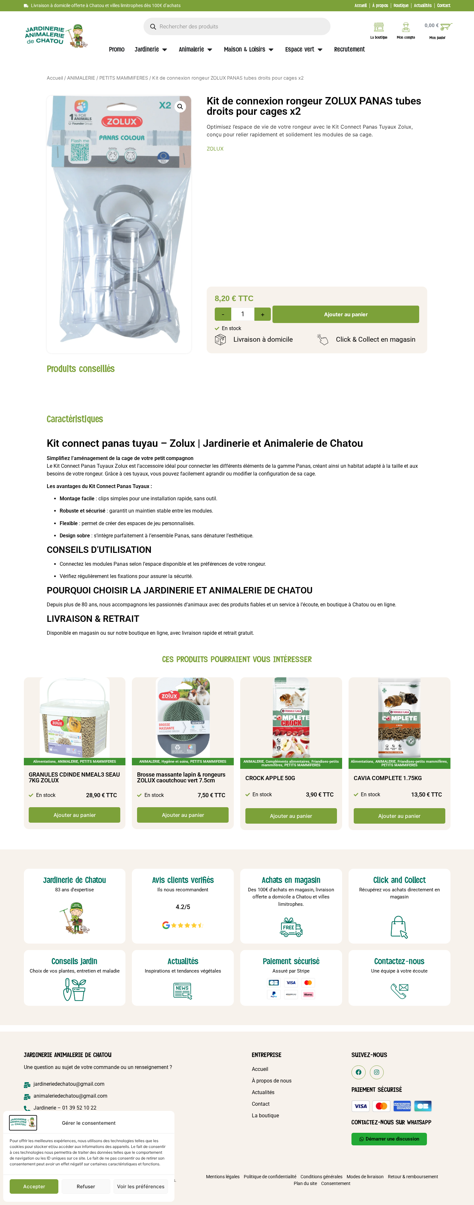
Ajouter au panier (346, 314)
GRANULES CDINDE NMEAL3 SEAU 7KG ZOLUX (74, 777)
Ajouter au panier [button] (75, 815)
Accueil (55, 78)
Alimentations (44, 761)
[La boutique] (379, 27)
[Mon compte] (406, 27)
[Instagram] (377, 1072)
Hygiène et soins (175, 761)
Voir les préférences (140, 1186)
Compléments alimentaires (288, 761)
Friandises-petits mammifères (422, 761)
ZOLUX (215, 148)
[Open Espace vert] (320, 50)
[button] (180, 107)
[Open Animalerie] (210, 50)
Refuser (86, 1186)
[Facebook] (358, 1072)
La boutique (378, 37)
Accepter (34, 1186)
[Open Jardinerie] (165, 50)
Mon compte (406, 37)
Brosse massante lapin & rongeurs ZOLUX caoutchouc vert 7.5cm (181, 777)
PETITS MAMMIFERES (123, 78)
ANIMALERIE (81, 78)
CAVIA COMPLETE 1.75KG (388, 778)
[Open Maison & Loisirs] (271, 50)
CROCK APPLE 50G (270, 778)
